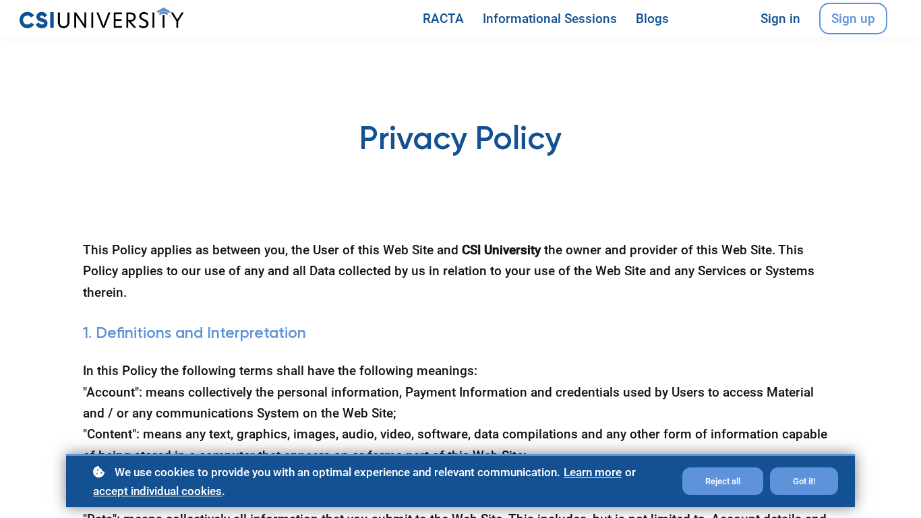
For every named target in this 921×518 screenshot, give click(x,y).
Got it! (804, 481)
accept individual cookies (157, 491)
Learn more (593, 472)
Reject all (722, 481)
